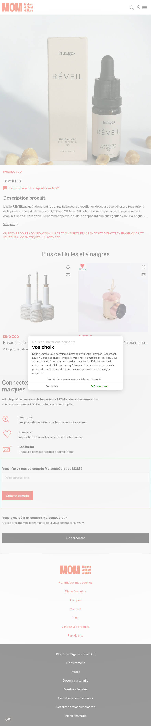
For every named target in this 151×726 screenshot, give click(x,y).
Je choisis (52, 386)
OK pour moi (99, 386)
